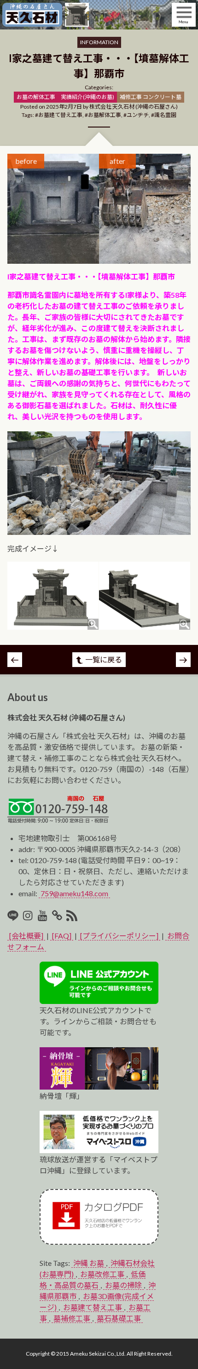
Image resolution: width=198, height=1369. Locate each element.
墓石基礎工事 (119, 1318)
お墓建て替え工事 (60, 114)
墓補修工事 (71, 1318)
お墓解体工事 (104, 114)
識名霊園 (165, 114)
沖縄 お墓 (88, 1263)
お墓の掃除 (123, 1285)
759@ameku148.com (74, 893)
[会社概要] (26, 935)
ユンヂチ (138, 114)
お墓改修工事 (102, 1274)
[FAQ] (61, 935)
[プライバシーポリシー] (119, 935)
